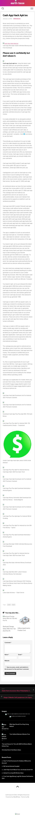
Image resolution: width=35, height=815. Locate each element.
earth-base (17, 3)
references (16, 19)
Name (7, 654)
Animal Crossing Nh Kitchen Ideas (13, 773)
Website (7, 660)
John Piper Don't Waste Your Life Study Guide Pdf (18, 769)
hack (13, 604)
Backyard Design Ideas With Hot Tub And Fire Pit (9, 629)
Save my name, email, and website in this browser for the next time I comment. (17, 668)
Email (20, 654)
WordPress (16, 797)
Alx (28, 797)
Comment (8, 642)
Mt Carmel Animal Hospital (11, 766)
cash (9, 604)
